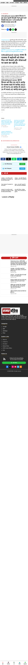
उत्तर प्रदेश (12, 2)
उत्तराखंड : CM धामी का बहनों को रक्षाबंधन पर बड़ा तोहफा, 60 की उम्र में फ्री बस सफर (7, 179)
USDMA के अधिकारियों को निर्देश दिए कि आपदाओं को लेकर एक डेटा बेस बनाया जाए (6, 133)
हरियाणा (25, 2)
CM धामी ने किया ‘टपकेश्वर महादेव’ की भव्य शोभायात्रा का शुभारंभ (20, 190)
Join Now (22, 164)
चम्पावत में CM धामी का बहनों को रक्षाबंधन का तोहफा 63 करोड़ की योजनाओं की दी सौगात (7, 190)
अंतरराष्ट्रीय (3, 2)
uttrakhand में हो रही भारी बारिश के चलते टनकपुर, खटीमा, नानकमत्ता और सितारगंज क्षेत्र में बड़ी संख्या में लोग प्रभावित (6, 122)
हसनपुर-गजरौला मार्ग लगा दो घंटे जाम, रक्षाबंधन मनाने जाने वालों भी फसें (18, 280)
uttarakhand (5, 13)
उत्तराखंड (17, 2)
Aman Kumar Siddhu (10, 25)
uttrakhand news (16, 140)
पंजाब (21, 2)
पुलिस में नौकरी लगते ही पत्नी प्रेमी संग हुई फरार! (18, 291)
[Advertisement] (10, 397)
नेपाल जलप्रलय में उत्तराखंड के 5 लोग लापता (7, 185)
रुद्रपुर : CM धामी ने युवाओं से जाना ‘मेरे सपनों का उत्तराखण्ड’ (20, 185)
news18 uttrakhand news (7, 140)
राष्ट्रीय (7, 2)
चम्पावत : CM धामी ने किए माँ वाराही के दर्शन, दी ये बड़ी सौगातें (20, 179)
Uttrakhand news (5, 40)
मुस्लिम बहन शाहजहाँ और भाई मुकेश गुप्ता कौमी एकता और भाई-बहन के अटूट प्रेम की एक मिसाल (18, 286)
